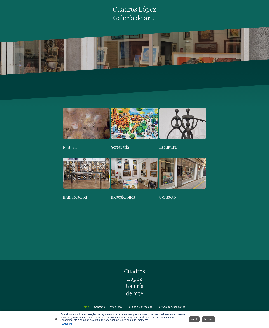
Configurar (66, 324)
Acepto (194, 319)
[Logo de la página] (134, 24)
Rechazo (208, 319)
